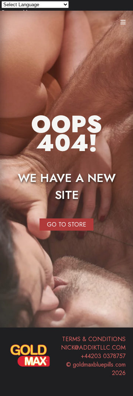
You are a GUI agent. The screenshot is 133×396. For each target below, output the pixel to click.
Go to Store (66, 224)
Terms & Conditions (94, 339)
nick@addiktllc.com (93, 347)
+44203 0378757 (103, 356)
